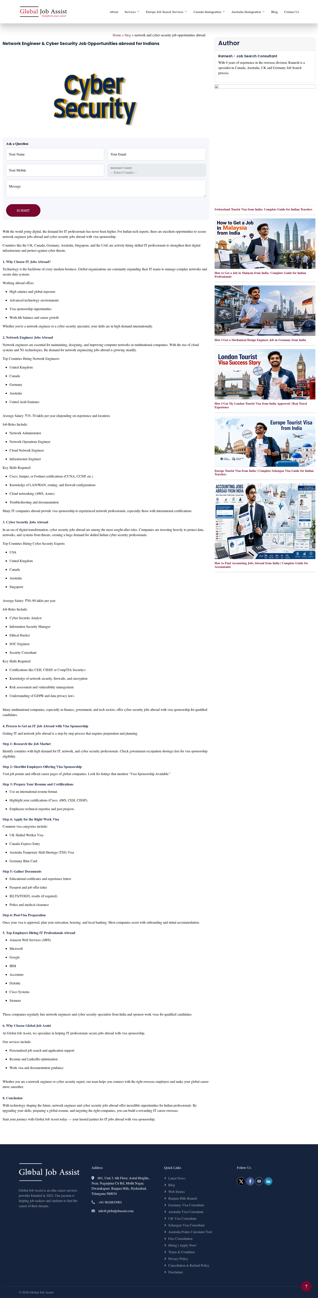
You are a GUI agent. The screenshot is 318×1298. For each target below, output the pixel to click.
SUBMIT (23, 210)
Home (117, 35)
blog (128, 35)
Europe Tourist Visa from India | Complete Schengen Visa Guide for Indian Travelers (264, 472)
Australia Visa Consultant (185, 1211)
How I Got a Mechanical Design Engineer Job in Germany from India (260, 340)
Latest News (176, 1178)
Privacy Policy (178, 1258)
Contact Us (291, 12)
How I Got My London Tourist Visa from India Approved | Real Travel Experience (261, 405)
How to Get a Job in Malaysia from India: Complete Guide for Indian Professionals (260, 275)
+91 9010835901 (110, 1202)
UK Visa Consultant (182, 1218)
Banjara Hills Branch (182, 1198)
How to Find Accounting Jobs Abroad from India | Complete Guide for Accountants (261, 565)
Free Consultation (180, 1238)
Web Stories (176, 1191)
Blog (274, 12)
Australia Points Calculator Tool (190, 1231)
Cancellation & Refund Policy (188, 1265)
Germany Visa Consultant (186, 1205)
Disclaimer (175, 1272)
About (114, 12)
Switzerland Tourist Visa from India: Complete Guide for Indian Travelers (263, 209)
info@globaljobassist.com (115, 1210)
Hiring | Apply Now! (182, 1245)
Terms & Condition (181, 1252)
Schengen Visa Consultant (186, 1225)
